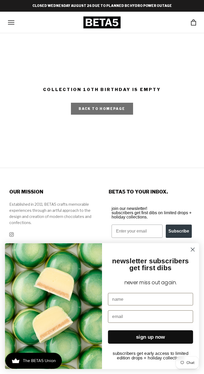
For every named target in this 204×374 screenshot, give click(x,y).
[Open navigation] (11, 22)
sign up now (150, 337)
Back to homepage (102, 109)
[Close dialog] (192, 249)
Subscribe (178, 231)
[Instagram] (11, 234)
